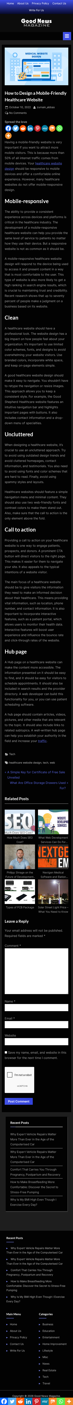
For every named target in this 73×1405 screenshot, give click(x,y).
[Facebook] (8, 128)
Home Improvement (54, 1344)
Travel (46, 1383)
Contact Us (59, 3)
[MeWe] (45, 128)
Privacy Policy (40, 3)
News (45, 1363)
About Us (22, 3)
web (52, 762)
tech (45, 762)
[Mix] (52, 128)
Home (10, 3)
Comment (13, 946)
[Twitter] (15, 128)
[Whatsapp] (59, 128)
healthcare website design (25, 762)
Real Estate (49, 1370)
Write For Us (36, 10)
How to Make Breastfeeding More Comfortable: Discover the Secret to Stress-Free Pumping (34, 1187)
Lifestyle (47, 1350)
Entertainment (51, 1337)
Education (48, 1330)
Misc (45, 1357)
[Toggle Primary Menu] (67, 36)
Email (10, 1018)
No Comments (18, 113)
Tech (12, 754)
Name (10, 1001)
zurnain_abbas (46, 107)
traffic (42, 741)
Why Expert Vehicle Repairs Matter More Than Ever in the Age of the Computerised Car (33, 1139)
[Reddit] (23, 128)
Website (10, 1035)
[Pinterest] (37, 128)
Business (47, 1324)
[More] (8, 135)
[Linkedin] (30, 128)
